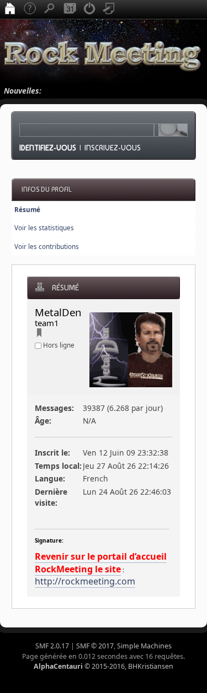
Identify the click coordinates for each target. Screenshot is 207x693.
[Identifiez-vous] (89, 9)
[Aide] (30, 9)
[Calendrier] (69, 9)
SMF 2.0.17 (52, 646)
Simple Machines (144, 646)
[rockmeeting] (39, 334)
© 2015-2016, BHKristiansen (103, 666)
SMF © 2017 (95, 646)
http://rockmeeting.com (85, 581)
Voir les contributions (46, 246)
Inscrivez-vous (112, 147)
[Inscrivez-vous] (109, 9)
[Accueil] (10, 9)
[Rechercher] (50, 9)
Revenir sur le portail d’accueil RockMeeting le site (101, 562)
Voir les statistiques (44, 228)
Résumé (27, 209)
